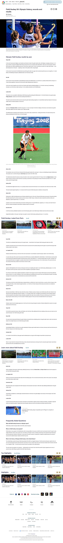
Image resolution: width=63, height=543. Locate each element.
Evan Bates (22, 519)
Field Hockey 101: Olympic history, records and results (24, 11)
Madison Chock (27, 519)
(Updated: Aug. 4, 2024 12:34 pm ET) (11, 16)
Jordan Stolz (42, 519)
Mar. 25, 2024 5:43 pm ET (9, 15)
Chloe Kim (32, 519)
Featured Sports (31, 525)
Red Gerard (29, 521)
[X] (19, 494)
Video (26, 514)
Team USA (36, 514)
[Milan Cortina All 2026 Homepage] (3, 3)
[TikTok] (25, 494)
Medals (33, 514)
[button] (7, 2)
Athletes (29, 514)
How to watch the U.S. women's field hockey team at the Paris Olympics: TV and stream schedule (54, 362)
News (23, 514)
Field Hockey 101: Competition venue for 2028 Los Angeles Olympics (7, 232)
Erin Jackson (34, 521)
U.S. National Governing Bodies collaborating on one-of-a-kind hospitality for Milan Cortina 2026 (39, 232)
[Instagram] (22, 494)
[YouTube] (28, 494)
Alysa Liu (46, 519)
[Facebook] (16, 494)
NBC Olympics (8, 14)
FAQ (40, 514)
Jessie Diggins (37, 519)
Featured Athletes (31, 518)
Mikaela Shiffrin (17, 519)
